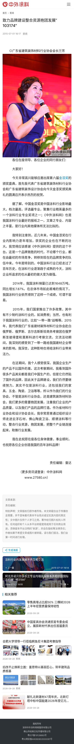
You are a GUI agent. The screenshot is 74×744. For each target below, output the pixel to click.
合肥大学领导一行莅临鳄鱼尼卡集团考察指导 (32, 641)
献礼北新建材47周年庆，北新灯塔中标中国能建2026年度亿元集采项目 (48, 699)
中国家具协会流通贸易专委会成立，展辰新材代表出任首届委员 (47, 624)
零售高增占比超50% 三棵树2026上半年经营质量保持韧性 (48, 604)
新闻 (25, 33)
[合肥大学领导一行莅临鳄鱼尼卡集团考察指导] (37, 650)
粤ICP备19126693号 (37, 735)
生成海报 (13, 550)
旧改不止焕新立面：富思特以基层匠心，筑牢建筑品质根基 (36, 669)
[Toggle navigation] (68, 4)
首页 (5, 13)
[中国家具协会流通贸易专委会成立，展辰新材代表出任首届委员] (14, 627)
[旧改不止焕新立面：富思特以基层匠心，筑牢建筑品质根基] (37, 680)
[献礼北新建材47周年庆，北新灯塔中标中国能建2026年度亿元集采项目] (14, 702)
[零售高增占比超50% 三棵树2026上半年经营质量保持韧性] (14, 607)
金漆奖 (63, 178)
